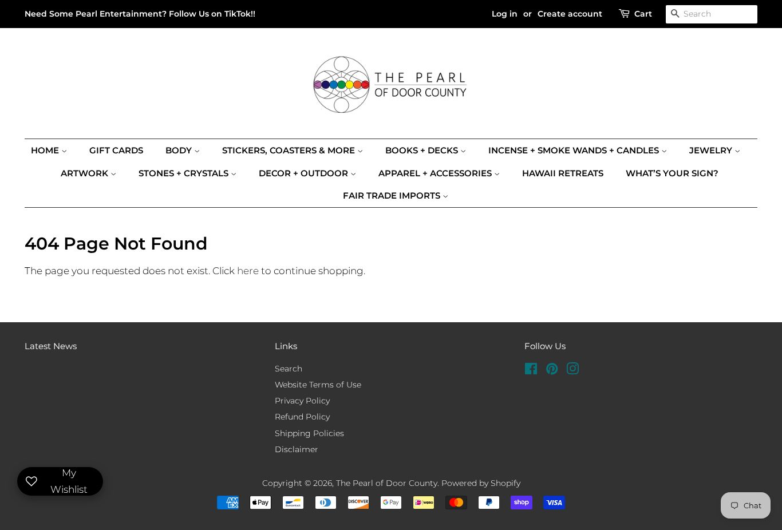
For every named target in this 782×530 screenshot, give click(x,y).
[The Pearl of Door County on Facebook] (531, 371)
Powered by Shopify (480, 483)
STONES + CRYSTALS (185, 173)
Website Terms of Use (318, 384)
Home (46, 150)
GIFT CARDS (116, 150)
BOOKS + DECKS (422, 150)
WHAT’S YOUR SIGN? (672, 173)
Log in (505, 14)
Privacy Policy (302, 400)
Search (288, 368)
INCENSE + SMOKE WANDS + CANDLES (574, 150)
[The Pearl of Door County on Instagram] (572, 371)
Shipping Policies (309, 433)
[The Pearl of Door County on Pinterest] (552, 371)
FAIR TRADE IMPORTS (393, 195)
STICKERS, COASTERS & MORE (289, 150)
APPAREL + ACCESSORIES (436, 173)
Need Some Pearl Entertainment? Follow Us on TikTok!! (140, 14)
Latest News (51, 346)
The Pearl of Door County (386, 483)
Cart (643, 14)
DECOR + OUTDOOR (304, 173)
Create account (570, 14)
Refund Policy (302, 417)
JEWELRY (711, 150)
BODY (179, 150)
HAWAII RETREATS (562, 173)
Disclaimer (296, 449)
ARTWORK (85, 173)
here (248, 270)
